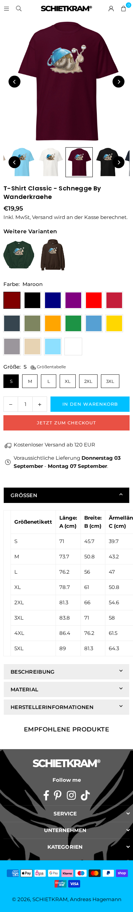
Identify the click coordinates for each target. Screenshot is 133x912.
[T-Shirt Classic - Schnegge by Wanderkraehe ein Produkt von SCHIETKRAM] (21, 162)
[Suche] (19, 8)
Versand (42, 217)
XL (68, 381)
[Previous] (14, 82)
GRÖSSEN (24, 495)
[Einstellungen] (111, 8)
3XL (110, 381)
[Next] (118, 82)
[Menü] (6, 8)
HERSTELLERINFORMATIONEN (52, 707)
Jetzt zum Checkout (66, 422)
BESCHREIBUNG (33, 672)
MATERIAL (24, 689)
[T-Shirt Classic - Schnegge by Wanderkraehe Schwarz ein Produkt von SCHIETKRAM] (107, 162)
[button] (123, 8)
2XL (88, 381)
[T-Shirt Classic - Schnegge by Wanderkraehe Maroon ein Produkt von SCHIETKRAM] (79, 162)
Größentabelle (51, 366)
